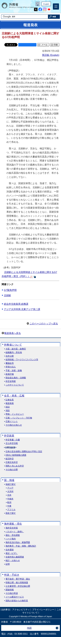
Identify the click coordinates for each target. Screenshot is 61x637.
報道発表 (10, 403)
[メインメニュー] (56, 6)
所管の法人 (11, 367)
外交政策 (9, 435)
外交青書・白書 (13, 440)
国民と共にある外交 (15, 466)
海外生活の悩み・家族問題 (18, 542)
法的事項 (5, 609)
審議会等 (10, 363)
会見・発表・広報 (14, 395)
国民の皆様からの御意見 (17, 601)
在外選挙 (10, 550)
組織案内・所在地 (14, 352)
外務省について (13, 344)
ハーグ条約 (11, 539)
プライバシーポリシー (43, 609)
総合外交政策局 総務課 (16, 304)
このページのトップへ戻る (43, 323)
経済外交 (10, 459)
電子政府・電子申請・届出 (18, 579)
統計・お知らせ (13, 560)
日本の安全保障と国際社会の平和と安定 (24, 451)
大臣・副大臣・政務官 (16, 349)
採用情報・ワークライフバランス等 (22, 360)
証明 (8, 564)
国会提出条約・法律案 (16, 378)
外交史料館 (11, 381)
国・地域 (9, 480)
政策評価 (10, 374)
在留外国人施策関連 (15, 557)
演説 (8, 410)
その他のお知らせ (14, 425)
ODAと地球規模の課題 (16, 455)
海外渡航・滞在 (13, 523)
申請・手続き (11, 574)
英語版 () (50, 55)
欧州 (9, 502)
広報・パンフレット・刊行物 (19, 418)
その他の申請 (12, 593)
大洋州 (10, 491)
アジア (10, 488)
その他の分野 (12, 470)
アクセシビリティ (21, 609)
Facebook (40, 9)
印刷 (56, 45)
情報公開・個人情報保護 (17, 582)
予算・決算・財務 (14, 370)
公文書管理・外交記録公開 (18, 586)
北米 (9, 495)
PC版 (38, 4)
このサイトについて (15, 385)
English (46, 4)
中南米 (10, 499)
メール (44, 45)
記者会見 (10, 400)
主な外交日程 (12, 443)
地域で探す (11, 484)
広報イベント (12, 421)
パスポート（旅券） (15, 532)
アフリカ (11, 510)
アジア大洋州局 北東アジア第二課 (22, 309)
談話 (8, 407)
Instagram (44, 9)
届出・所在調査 (13, 535)
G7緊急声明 (10, 290)
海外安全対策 (12, 528)
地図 (29, 628)
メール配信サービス (15, 597)
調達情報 (10, 590)
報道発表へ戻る (12, 333)
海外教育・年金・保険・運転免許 (21, 546)
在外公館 (10, 356)
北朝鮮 (7, 295)
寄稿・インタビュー (15, 414)
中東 (9, 506)
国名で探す (11, 513)
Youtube (49, 9)
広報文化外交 (12, 462)
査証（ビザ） (12, 553)
